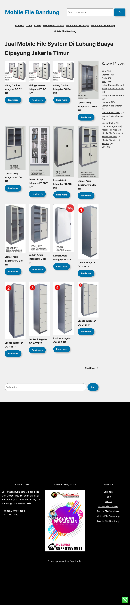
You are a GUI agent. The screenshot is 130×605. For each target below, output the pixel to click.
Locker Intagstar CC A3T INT (87, 264)
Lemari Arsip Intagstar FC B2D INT (87, 185)
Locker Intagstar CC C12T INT (87, 323)
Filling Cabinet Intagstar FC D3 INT (37, 89)
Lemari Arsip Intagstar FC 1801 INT (38, 183)
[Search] (119, 12)
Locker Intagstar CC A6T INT (62, 340)
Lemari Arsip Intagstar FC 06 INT (13, 177)
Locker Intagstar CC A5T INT (38, 341)
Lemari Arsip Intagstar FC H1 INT (37, 259)
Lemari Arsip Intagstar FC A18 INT (62, 184)
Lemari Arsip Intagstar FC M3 (62, 257)
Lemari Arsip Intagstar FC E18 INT (14, 260)
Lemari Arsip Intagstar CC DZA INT (87, 106)
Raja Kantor (76, 561)
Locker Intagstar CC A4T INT (14, 344)
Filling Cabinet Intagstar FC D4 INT (62, 89)
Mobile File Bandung (32, 12)
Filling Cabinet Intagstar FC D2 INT (13, 89)
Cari (93, 387)
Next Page (92, 368)
